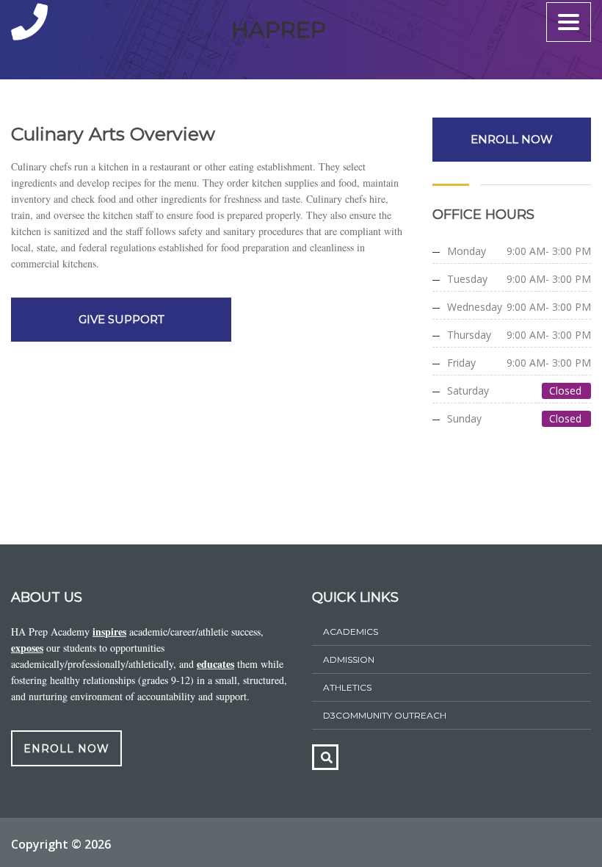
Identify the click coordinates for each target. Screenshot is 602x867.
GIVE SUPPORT (121, 319)
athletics (347, 687)
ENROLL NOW (512, 139)
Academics (350, 631)
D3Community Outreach (384, 715)
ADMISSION (348, 659)
